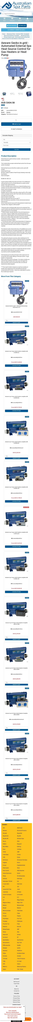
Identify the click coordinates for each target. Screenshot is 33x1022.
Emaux (4, 865)
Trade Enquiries (12, 25)
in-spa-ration (6, 884)
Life (4, 897)
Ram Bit (19, 926)
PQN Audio (19, 921)
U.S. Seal (19, 961)
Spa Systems (6, 942)
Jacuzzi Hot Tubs (7, 889)
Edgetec (5, 862)
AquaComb (5, 836)
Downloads (23, 25)
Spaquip (5, 948)
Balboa (4, 844)
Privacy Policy (16, 998)
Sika (18, 932)
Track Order (16, 983)
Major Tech (19, 902)
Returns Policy (16, 1002)
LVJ (18, 897)
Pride (18, 924)
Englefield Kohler (21, 865)
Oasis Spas (19, 910)
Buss (4, 849)
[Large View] (4, 94)
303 (4, 827)
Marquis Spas (20, 905)
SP (17, 937)
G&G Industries (20, 870)
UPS (4, 964)
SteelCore (19, 950)
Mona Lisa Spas (7, 910)
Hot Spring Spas (21, 876)
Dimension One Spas (22, 860)
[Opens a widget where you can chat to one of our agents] (27, 1019)
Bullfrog (19, 846)
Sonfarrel (5, 937)
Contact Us (16, 991)
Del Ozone (5, 860)
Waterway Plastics (21, 966)
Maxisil (4, 908)
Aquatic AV (5, 838)
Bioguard (19, 844)
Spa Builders (6, 940)
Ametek (5, 833)
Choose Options (16, 365)
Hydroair (5, 878)
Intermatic (19, 884)
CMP (18, 852)
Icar (18, 881)
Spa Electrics (20, 940)
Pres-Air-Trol (6, 924)
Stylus (4, 953)
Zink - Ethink (20, 969)
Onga (18, 913)
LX (3, 900)
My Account (16, 981)
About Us (16, 989)
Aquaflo (19, 836)
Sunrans (5, 956)
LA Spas (19, 892)
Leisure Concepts (7, 894)
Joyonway (5, 892)
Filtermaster (6, 868)
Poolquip (5, 921)
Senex (4, 932)
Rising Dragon (6, 929)
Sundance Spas (21, 953)
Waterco (5, 966)
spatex (18, 948)
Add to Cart (17, 124)
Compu (19, 854)
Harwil (18, 873)
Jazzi (18, 889)
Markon (5, 905)
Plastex (19, 916)
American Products (21, 830)
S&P (18, 929)
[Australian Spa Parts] (16, 5)
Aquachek (19, 833)
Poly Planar (5, 918)
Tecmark (5, 958)
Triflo (4, 961)
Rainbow (5, 926)
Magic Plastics (20, 900)
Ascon (4, 841)
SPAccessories (6, 945)
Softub (18, 934)
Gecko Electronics (7, 873)
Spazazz (5, 950)
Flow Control (6, 870)
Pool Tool (19, 918)
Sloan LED (5, 934)
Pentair (4, 916)
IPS (4, 886)
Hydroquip (19, 878)
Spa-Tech (19, 942)
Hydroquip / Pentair (7, 881)
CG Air (4, 852)
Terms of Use (16, 996)
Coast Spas (5, 854)
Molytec (19, 908)
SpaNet (19, 945)
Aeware (8, 112)
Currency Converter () (17, 29)
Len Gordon (20, 894)
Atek (18, 841)
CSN (4, 857)
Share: (3, 58)
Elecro (18, 862)
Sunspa (19, 956)
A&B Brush (19, 827)
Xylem (4, 969)
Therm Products (21, 958)
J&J (18, 886)
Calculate (16, 149)
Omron (4, 913)
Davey (18, 857)
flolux (18, 868)
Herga (4, 876)
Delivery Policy (16, 1000)
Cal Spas (19, 849)
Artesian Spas (20, 838)
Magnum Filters (6, 902)
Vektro (18, 964)
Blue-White (5, 846)
